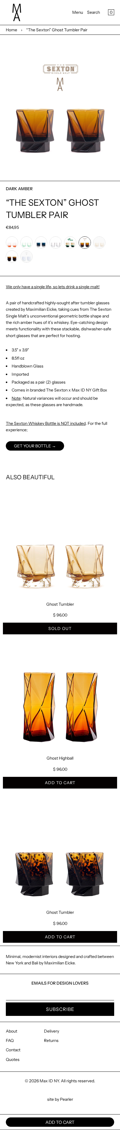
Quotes (13, 1059)
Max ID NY (49, 1080)
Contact (13, 1049)
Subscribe (60, 1009)
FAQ (10, 1040)
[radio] (12, 242)
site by (53, 1099)
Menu (77, 12)
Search (93, 12)
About (11, 1031)
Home (11, 29)
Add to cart (60, 782)
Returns (51, 1040)
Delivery (51, 1031)
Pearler (66, 1099)
